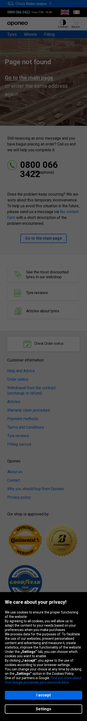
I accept (43, 695)
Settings (43, 709)
